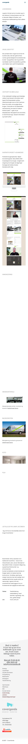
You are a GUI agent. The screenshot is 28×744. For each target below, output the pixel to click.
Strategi (4, 668)
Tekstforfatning (6, 680)
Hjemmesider (6, 685)
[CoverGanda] (5, 2)
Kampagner (5, 678)
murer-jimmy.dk (14, 599)
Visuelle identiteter (7, 672)
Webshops (5, 687)
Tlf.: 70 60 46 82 (6, 724)
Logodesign (5, 670)
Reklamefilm (5, 676)
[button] (25, 2)
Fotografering (6, 674)
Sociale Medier (6, 691)
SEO (3, 689)
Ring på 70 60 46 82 (12, 660)
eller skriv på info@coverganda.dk (12, 663)
